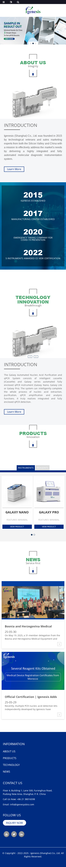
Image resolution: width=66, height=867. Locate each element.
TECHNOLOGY (11, 765)
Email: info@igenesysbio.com (18, 804)
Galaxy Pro (49, 512)
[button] (30, 43)
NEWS (6, 771)
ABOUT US (9, 751)
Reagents (42, 467)
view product (17, 526)
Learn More (14, 169)
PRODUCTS (9, 758)
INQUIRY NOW (14, 823)
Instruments (26, 467)
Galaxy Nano (17, 512)
